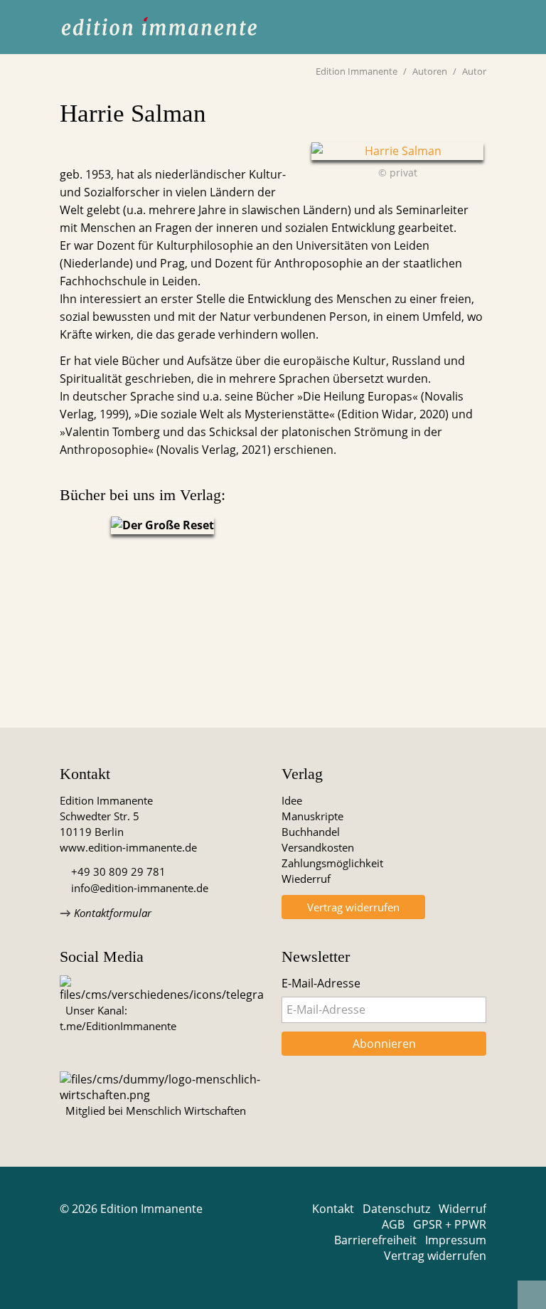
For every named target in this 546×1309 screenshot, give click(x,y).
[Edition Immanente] (159, 27)
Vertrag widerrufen (353, 907)
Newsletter (316, 956)
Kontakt (85, 774)
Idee (292, 800)
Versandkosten (318, 847)
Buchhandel (311, 832)
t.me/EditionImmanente (118, 1026)
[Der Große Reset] (162, 525)
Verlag (302, 774)
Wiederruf (306, 878)
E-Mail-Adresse (321, 983)
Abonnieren (384, 1043)
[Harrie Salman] (397, 151)
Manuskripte (312, 816)
